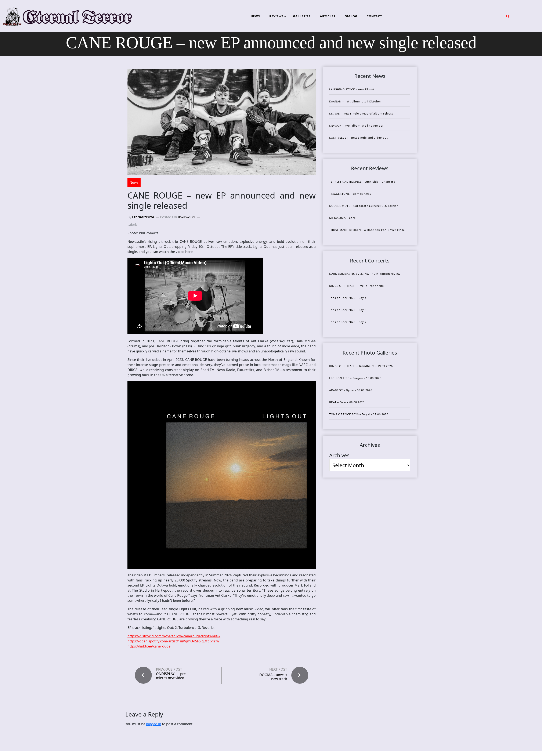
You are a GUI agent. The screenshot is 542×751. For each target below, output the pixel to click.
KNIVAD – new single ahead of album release (361, 113)
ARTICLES (327, 16)
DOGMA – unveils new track (273, 676)
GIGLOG (351, 16)
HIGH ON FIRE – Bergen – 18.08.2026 (355, 378)
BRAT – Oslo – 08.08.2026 (347, 402)
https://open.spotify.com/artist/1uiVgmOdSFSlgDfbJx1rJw (173, 641)
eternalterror (143, 217)
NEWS (255, 16)
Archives (339, 455)
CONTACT (374, 16)
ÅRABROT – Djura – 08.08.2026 (350, 390)
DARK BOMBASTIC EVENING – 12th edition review (364, 274)
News (134, 182)
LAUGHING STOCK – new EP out (352, 89)
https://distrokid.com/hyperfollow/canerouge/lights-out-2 (173, 636)
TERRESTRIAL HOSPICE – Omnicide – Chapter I (362, 182)
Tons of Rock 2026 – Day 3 (347, 310)
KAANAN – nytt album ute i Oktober (355, 101)
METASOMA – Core (342, 218)
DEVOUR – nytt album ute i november (356, 125)
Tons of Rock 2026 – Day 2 (347, 322)
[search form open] (508, 16)
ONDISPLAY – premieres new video (171, 676)
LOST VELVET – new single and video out (358, 137)
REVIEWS (276, 16)
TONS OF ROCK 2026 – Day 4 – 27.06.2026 (358, 414)
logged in (153, 724)
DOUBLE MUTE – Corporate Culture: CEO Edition (364, 206)
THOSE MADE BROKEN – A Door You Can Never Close (367, 230)
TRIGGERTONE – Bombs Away (350, 194)
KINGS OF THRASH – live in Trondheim (356, 286)
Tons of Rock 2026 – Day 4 (347, 298)
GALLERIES (302, 16)
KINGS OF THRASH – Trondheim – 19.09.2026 (361, 366)
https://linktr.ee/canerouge (148, 646)
